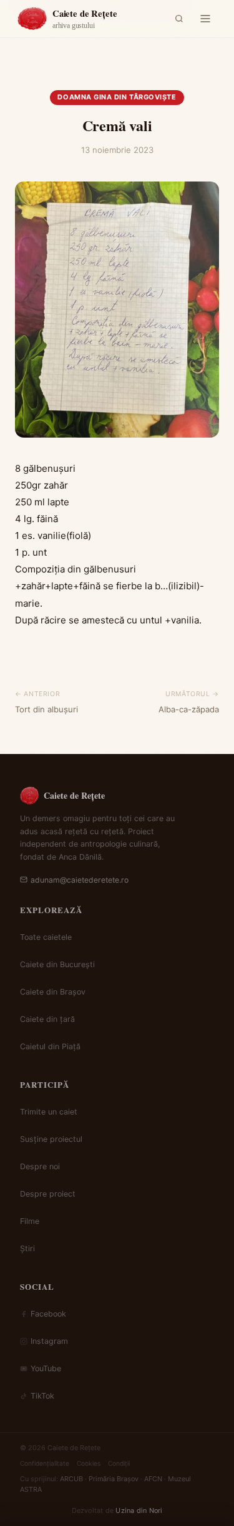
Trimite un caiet (48, 1111)
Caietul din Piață (50, 1046)
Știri (27, 1248)
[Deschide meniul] (205, 18)
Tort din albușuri (46, 709)
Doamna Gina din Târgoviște (116, 97)
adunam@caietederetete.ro (80, 880)
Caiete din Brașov (52, 991)
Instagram (49, 1341)
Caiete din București (57, 964)
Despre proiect (48, 1193)
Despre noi (40, 1166)
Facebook (48, 1313)
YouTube (46, 1368)
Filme (29, 1221)
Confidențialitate (44, 1463)
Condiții (119, 1463)
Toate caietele (46, 937)
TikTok (42, 1395)
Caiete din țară (47, 1019)
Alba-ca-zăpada (188, 709)
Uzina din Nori (138, 1510)
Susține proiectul (51, 1139)
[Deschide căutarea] (179, 18)
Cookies (88, 1463)
